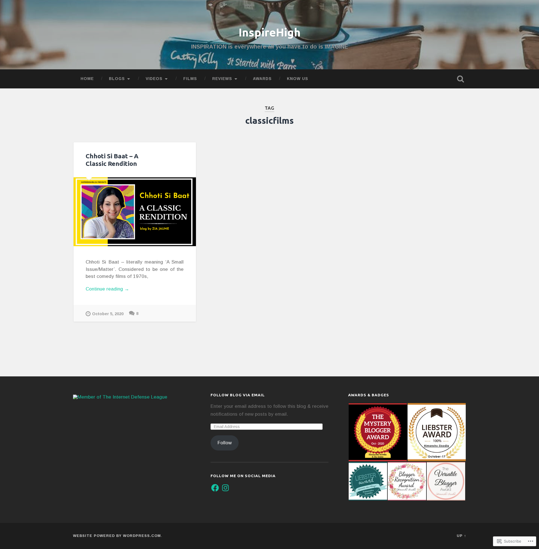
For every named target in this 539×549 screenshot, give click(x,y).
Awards (262, 79)
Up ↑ (461, 536)
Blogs (117, 79)
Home (87, 79)
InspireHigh (270, 32)
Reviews (222, 79)
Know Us (297, 79)
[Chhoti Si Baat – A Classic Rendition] (135, 211)
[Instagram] (225, 487)
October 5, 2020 (108, 314)
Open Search (460, 78)
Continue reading (107, 289)
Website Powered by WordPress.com (117, 536)
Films (190, 79)
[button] (377, 432)
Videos (154, 79)
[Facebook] (215, 487)
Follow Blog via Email (238, 395)
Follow (225, 442)
